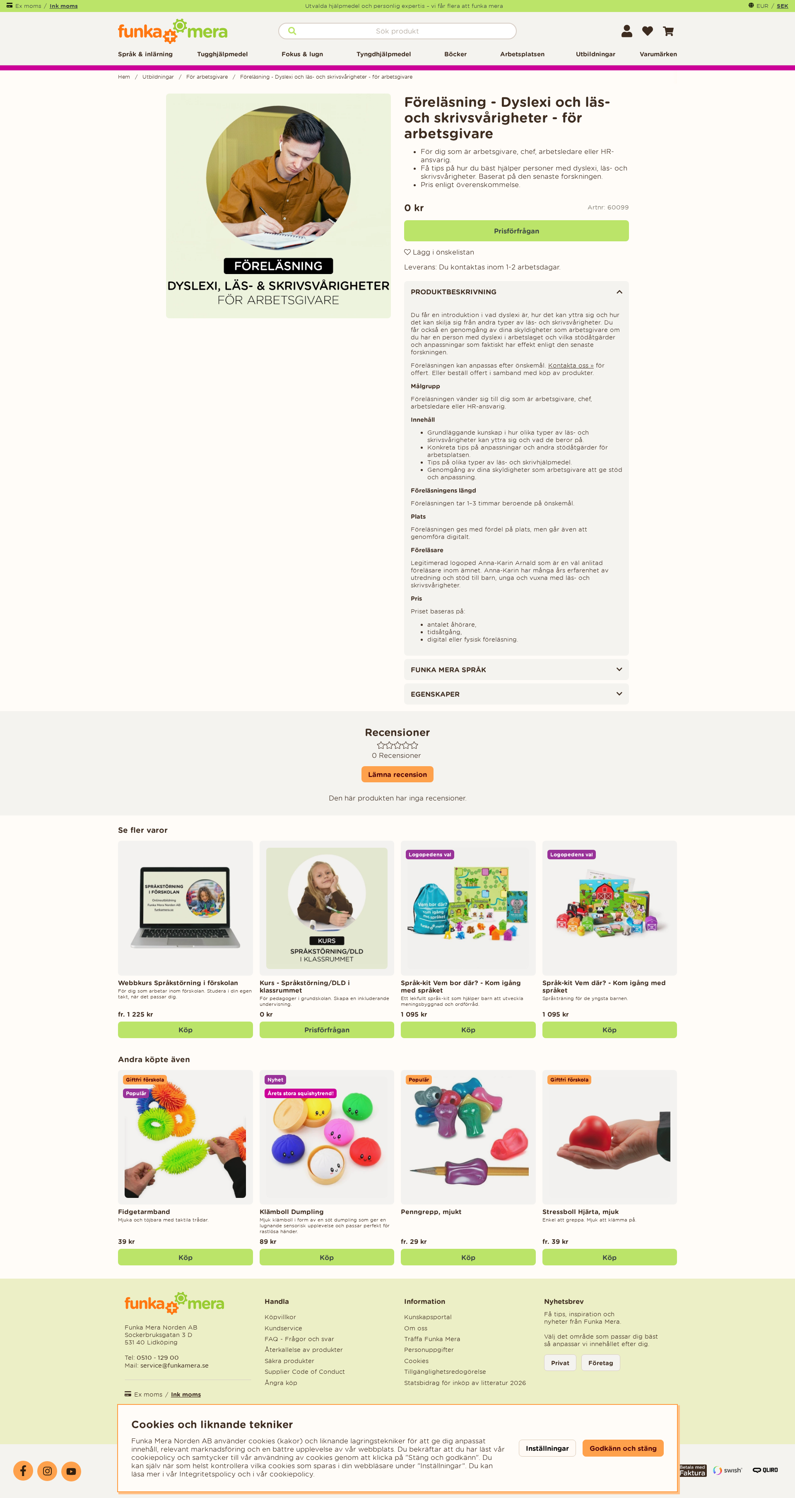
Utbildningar (595, 54)
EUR (762, 6)
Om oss (415, 1328)
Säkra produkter (289, 1361)
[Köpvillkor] (692, 1474)
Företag (600, 1362)
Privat (560, 1362)
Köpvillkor (280, 1317)
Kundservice (283, 1328)
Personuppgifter (429, 1350)
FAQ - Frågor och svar (299, 1339)
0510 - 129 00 (158, 1357)
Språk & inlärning (145, 54)
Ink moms (64, 5)
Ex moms (28, 6)
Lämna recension (397, 774)
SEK (782, 5)
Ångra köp (281, 1383)
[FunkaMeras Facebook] (23, 1471)
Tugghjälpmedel (222, 54)
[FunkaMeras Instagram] (47, 1471)
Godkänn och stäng (623, 1448)
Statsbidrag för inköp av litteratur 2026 (465, 1383)
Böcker (455, 54)
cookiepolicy (291, 1474)
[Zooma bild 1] (278, 206)
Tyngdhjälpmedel (384, 54)
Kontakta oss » (571, 365)
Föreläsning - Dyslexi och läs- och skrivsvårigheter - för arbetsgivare (326, 77)
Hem (124, 77)
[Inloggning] (627, 31)
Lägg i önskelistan (442, 252)
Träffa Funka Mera (432, 1339)
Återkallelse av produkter (304, 1350)
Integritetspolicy (207, 1474)
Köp (185, 1030)
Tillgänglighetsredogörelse (445, 1371)
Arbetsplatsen (522, 54)
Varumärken (658, 54)
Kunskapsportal (428, 1317)
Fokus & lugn (302, 54)
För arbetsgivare (207, 77)
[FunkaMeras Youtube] (71, 1471)
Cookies (416, 1361)
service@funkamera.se (174, 1365)
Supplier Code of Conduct (305, 1371)
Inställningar (547, 1448)
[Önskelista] (647, 31)
